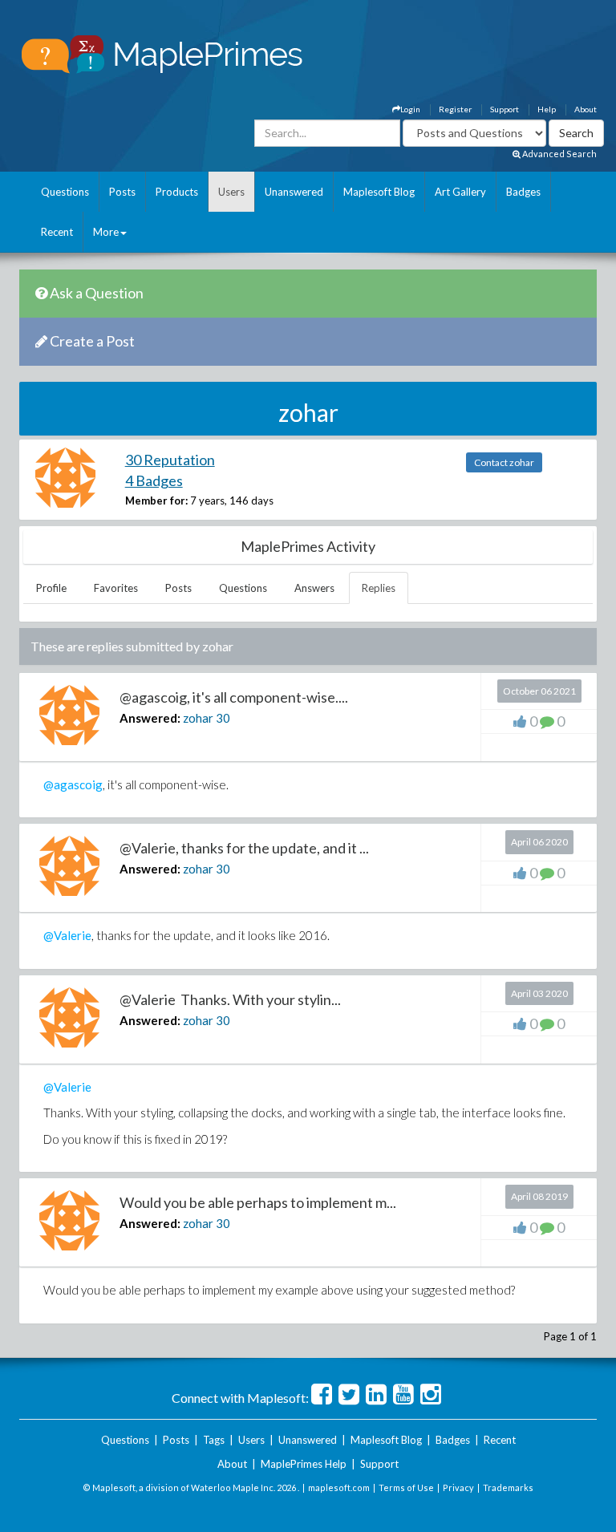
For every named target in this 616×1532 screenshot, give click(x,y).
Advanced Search (559, 153)
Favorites (116, 588)
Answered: (150, 718)
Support (504, 109)
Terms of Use (406, 1487)
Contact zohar (504, 462)
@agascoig (73, 784)
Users (231, 191)
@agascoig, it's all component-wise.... (234, 697)
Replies (378, 588)
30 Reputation (170, 459)
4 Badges (154, 480)
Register (455, 109)
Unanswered (294, 191)
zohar (198, 718)
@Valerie (67, 935)
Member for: (156, 500)
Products (177, 191)
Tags (214, 1439)
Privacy (458, 1487)
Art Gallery (460, 191)
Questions (65, 191)
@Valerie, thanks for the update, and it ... (244, 848)
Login (410, 109)
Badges (523, 191)
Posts (122, 191)
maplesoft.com (339, 1487)
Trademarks (508, 1487)
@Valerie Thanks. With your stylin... (230, 999)
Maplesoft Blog (379, 191)
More (106, 231)
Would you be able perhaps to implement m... (258, 1202)
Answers (314, 588)
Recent (57, 231)
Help (546, 109)
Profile (51, 588)
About (585, 109)
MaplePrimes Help (303, 1463)
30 (223, 718)
